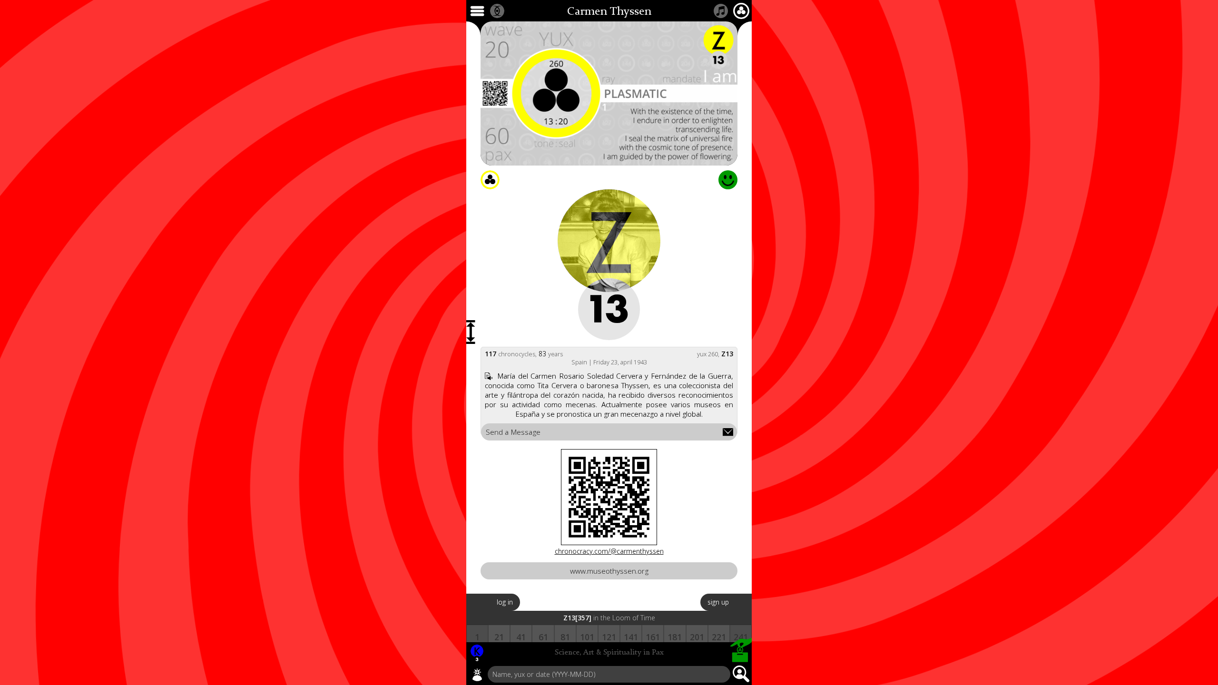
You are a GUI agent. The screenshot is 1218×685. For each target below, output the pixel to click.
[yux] (477, 674)
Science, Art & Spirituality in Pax (609, 652)
